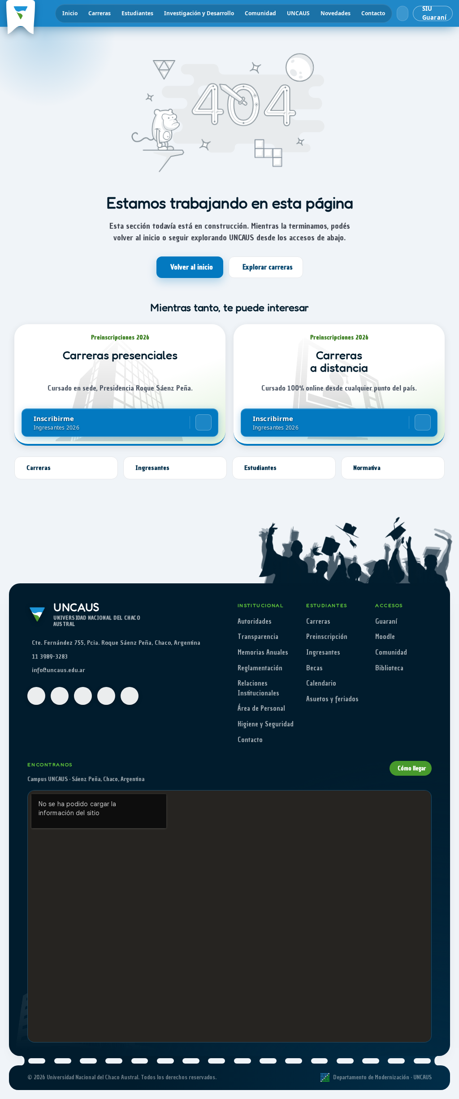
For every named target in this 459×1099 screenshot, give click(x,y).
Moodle (385, 636)
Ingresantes (323, 652)
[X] (106, 696)
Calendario (321, 683)
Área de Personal (261, 708)
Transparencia (258, 636)
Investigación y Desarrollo (199, 13)
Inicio (70, 13)
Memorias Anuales (263, 652)
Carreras (99, 13)
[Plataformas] (402, 13)
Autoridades (255, 621)
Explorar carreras (267, 267)
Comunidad (260, 13)
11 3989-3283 (50, 656)
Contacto (373, 13)
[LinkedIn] (130, 696)
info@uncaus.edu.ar (58, 670)
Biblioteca (389, 668)
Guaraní (386, 621)
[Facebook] (36, 696)
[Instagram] (60, 696)
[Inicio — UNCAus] (20, 13)
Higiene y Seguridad (266, 724)
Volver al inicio (191, 267)
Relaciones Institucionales (258, 688)
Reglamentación (260, 668)
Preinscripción (326, 636)
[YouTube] (83, 696)
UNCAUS (298, 13)
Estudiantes (137, 13)
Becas (314, 668)
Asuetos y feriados (332, 699)
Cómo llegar (412, 768)
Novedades (335, 13)
